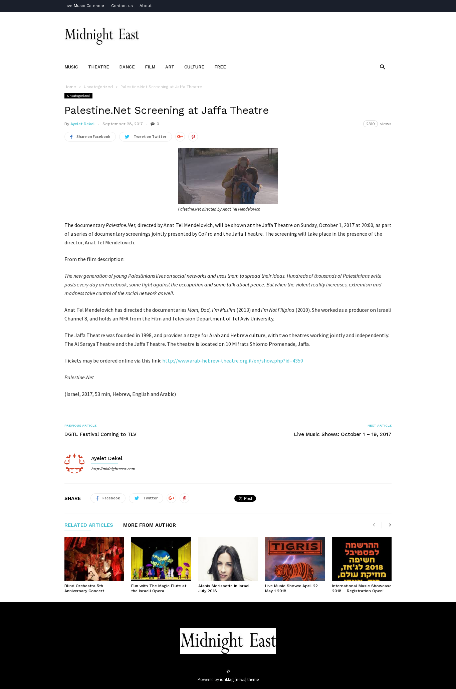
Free (220, 66)
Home (70, 86)
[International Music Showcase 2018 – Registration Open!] (362, 559)
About (146, 5)
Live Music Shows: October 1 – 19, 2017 (343, 434)
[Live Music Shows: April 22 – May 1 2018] (294, 559)
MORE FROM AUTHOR (149, 525)
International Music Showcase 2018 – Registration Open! (362, 588)
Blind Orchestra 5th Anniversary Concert (84, 588)
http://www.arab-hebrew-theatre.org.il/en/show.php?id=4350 (232, 360)
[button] (382, 66)
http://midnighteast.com (113, 469)
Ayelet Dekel (82, 124)
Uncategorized (78, 95)
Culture (194, 66)
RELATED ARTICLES (88, 525)
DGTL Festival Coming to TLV (100, 434)
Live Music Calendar (84, 5)
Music (71, 66)
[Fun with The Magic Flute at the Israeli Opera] (161, 559)
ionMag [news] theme (239, 679)
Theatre (98, 66)
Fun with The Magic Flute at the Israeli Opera (158, 588)
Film (150, 66)
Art (169, 66)
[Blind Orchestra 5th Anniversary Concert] (94, 559)
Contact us (122, 5)
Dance (127, 66)
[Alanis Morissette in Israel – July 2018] (228, 559)
